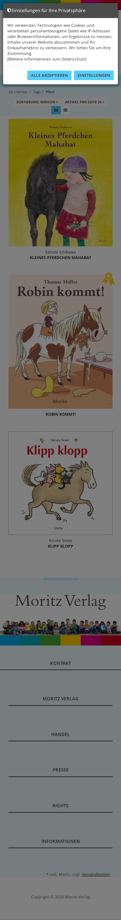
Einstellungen (94, 75)
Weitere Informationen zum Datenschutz (46, 59)
